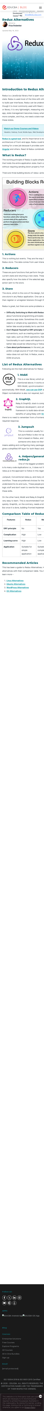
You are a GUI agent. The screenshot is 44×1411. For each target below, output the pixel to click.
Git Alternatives (14, 591)
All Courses (7, 1350)
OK (40, 1396)
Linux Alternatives (15, 581)
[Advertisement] (28, 628)
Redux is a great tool (11, 139)
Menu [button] (38, 8)
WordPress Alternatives (18, 587)
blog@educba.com (33, 15)
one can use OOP (34, 390)
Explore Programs (10, 1346)
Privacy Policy (30, 1407)
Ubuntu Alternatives (16, 584)
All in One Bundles (10, 1354)
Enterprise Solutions (11, 1339)
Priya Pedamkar (15, 25)
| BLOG (22, 7)
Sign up (5, 1358)
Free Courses (8, 1342)
